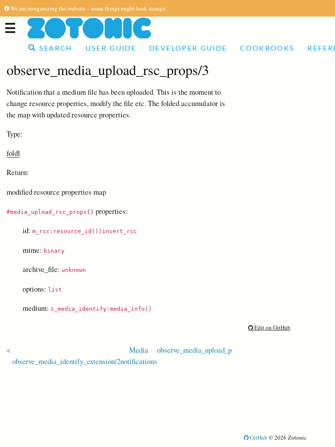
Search (54, 48)
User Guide (110, 48)
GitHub (258, 437)
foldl (13, 153)
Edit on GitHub (272, 327)
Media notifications (138, 355)
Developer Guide (188, 48)
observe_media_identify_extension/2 (66, 361)
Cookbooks (267, 48)
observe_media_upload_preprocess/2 (211, 350)
